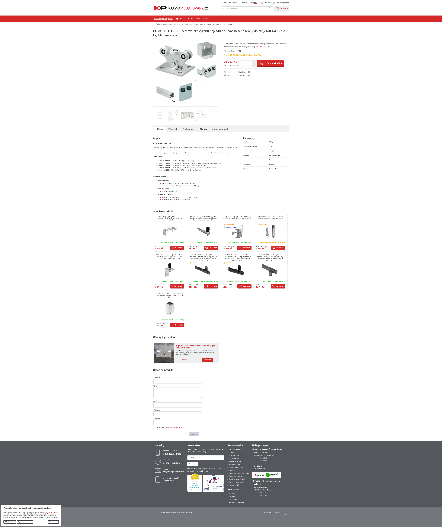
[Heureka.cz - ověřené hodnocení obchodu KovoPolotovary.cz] (194, 491)
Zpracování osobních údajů (239, 473)
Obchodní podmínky (236, 467)
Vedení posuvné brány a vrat (192, 24)
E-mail (173, 470)
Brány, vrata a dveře (170, 24)
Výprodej (179, 18)
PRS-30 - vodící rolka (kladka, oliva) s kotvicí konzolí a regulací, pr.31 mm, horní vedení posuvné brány (170, 256)
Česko (251, 3)
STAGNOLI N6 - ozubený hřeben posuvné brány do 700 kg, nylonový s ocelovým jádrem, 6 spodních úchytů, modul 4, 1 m (237, 257)
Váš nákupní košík (277, 8)
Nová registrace (283, 3)
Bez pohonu (227, 24)
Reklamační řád (234, 464)
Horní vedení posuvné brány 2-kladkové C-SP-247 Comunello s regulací (170, 218)
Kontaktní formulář (171, 479)
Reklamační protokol (236, 502)
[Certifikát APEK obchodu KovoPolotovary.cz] (213, 491)
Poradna (189, 18)
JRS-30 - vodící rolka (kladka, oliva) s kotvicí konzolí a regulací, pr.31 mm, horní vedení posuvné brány (203, 218)
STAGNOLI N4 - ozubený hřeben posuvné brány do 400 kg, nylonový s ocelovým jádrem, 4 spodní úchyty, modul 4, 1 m (203, 257)
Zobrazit (207, 360)
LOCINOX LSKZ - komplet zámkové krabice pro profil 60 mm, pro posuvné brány (237, 218)
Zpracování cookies (236, 476)
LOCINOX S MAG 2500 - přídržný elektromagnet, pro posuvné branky (271, 217)
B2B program (202, 18)
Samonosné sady (212, 24)
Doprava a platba (235, 461)
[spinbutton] (246, 63)
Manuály (232, 493)
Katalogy (232, 496)
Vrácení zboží (234, 485)
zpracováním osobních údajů (174, 427)
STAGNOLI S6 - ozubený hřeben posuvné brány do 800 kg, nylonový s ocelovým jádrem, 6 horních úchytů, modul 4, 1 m (270, 257)
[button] (253, 62)
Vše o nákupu (233, 3)
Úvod (224, 3)
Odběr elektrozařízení (237, 479)
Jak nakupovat (234, 458)
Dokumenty (233, 499)
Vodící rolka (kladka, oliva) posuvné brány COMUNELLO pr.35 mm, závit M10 (170, 295)
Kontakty (244, 3)
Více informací (261, 46)
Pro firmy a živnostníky (237, 482)
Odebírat (192, 464)
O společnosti (234, 455)
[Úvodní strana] (181, 8)
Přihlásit (267, 3)
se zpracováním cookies (50, 512)
